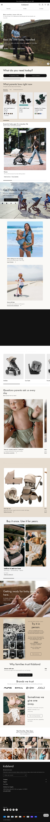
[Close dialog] (47, 395)
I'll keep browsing (37, 421)
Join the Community (37, 416)
